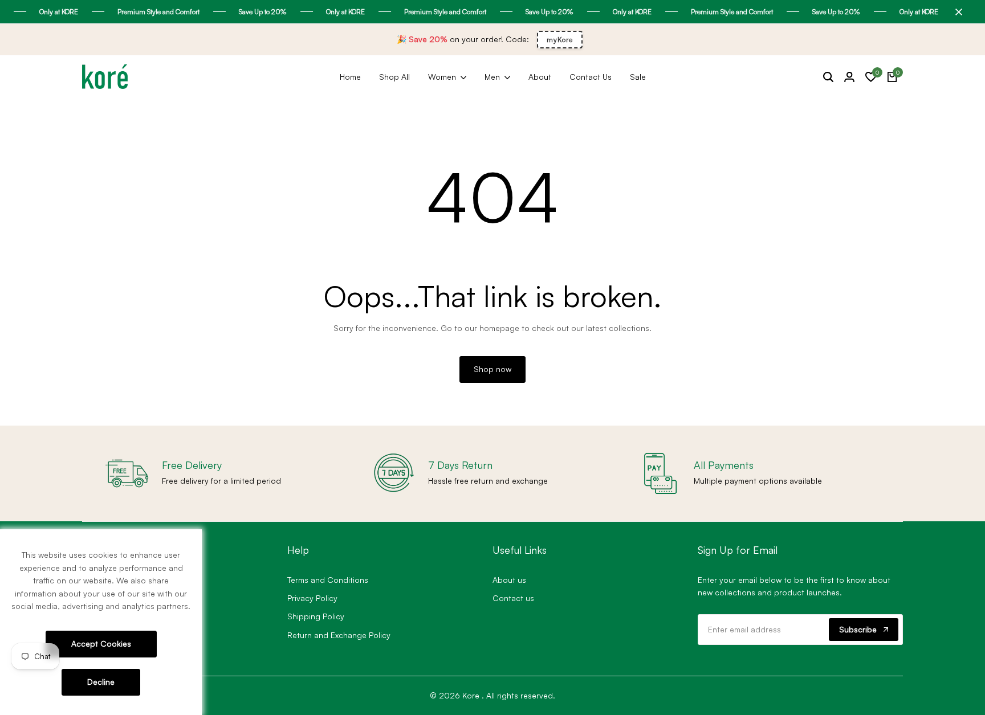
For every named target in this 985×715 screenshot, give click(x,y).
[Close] (956, 12)
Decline (101, 682)
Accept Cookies (101, 643)
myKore (560, 39)
